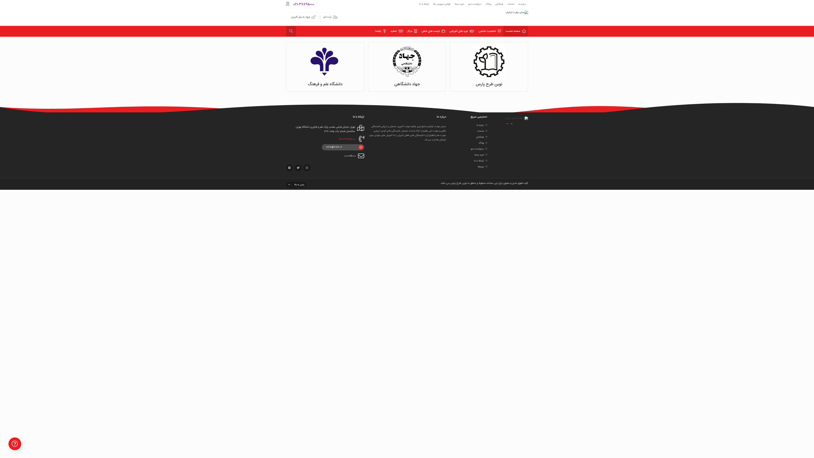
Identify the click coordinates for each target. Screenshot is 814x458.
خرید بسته (459, 4)
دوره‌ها (481, 167)
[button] (511, 123)
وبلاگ (488, 4)
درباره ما (522, 4)
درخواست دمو (474, 4)
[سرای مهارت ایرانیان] (517, 13)
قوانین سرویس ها (441, 4)
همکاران (499, 4)
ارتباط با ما (424, 4)
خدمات (510, 4)
